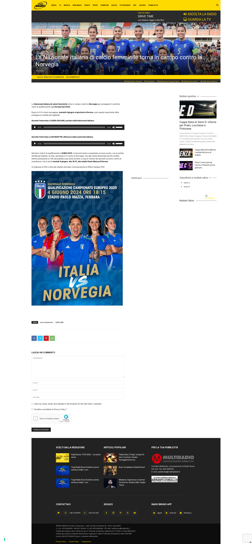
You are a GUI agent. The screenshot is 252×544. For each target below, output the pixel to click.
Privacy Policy (60, 409)
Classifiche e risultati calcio (194, 177)
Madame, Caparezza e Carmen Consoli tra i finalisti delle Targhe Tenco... (132, 482)
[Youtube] (134, 513)
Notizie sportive (188, 96)
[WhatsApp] (52, 338)
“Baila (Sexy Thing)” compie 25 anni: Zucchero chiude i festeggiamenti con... (131, 457)
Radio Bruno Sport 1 (191, 81)
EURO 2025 (59, 322)
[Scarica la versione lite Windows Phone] (180, 512)
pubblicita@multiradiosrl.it (169, 472)
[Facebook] (34, 338)
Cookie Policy (74, 541)
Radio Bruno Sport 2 (210, 81)
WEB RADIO (77, 5)
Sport (45, 26)
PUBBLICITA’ (153, 5)
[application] (78, 127)
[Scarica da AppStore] (154, 512)
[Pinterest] (46, 338)
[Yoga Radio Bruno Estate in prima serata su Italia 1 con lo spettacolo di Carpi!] (62, 470)
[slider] (119, 127)
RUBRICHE (105, 5)
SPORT (95, 5)
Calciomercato (73, 77)
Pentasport (150, 81)
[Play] (35, 127)
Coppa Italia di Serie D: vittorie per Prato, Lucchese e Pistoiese (198, 125)
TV (60, 5)
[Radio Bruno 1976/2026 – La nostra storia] (62, 457)
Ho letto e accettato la (50, 409)
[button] (217, 5)
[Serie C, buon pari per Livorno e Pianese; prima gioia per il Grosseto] (186, 165)
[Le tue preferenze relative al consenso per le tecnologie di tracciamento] (4, 539)
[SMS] (58, 512)
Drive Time (145, 16)
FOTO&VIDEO (125, 5)
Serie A (187, 182)
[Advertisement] (78, 96)
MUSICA (67, 5)
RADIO (53, 5)
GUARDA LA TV (199, 19)
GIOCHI (114, 5)
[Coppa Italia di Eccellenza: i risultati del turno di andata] (186, 153)
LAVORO (142, 5)
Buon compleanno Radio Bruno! (132, 467)
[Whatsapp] (65, 512)
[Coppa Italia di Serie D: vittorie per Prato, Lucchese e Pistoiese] (198, 109)
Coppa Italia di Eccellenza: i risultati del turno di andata (205, 152)
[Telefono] (85, 512)
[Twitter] (40, 338)
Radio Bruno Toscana (134, 81)
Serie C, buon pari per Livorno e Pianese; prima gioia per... (205, 165)
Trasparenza (86, 541)
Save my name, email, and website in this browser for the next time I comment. (68, 404)
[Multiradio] (173, 463)
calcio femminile (46, 322)
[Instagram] (113, 512)
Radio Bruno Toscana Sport (169, 81)
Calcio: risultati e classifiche (50, 77)
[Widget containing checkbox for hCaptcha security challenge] (51, 418)
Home (37, 26)
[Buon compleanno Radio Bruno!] (110, 470)
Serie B (187, 186)
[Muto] (113, 127)
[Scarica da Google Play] (166, 512)
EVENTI (87, 5)
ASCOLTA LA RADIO (202, 14)
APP (134, 5)
